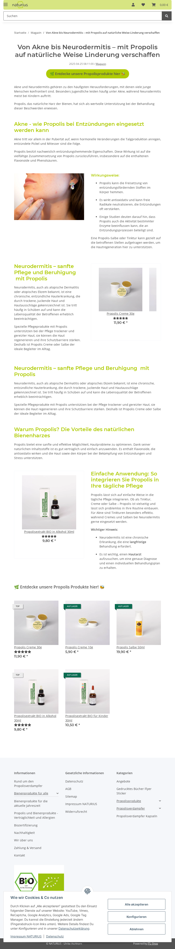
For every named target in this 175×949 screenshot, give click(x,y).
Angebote (123, 781)
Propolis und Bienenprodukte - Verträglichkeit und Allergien (36, 815)
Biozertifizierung (26, 825)
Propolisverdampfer (131, 808)
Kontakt (19, 855)
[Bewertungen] (120, 318)
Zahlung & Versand (27, 848)
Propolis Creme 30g (28, 647)
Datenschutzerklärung (73, 928)
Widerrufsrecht (76, 812)
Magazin (101, 64)
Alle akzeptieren (136, 904)
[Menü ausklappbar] (5, 2)
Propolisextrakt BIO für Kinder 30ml (86, 718)
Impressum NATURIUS (26, 936)
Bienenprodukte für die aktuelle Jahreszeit (31, 803)
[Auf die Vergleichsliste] (40, 608)
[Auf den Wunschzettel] (51, 608)
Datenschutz (55, 936)
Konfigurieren (137, 917)
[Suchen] (167, 15)
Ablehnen (137, 929)
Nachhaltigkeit (24, 833)
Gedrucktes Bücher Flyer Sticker (134, 791)
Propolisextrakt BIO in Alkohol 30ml (35, 718)
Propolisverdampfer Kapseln (137, 816)
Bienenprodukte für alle (31, 793)
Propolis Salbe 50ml (131, 647)
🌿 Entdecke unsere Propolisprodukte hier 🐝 (87, 73)
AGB (68, 789)
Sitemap (71, 796)
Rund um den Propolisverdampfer (28, 783)
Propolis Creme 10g (79, 647)
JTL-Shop (153, 943)
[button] (133, 4)
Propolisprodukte (129, 801)
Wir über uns (23, 840)
